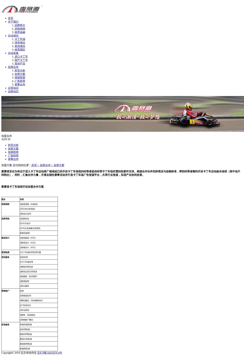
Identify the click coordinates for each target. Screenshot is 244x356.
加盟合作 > (46, 165)
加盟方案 (20, 74)
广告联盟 (20, 81)
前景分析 (20, 70)
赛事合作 (20, 84)
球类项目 (20, 42)
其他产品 (20, 63)
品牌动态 (13, 91)
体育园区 (20, 49)
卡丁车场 (20, 39)
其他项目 (20, 46)
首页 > (35, 165)
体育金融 (20, 32)
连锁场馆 (20, 28)
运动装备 (13, 53)
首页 (10, 18)
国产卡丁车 (21, 60)
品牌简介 (20, 25)
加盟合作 (13, 67)
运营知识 (13, 88)
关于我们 (13, 21)
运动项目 (13, 35)
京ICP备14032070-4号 (49, 352)
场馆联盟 (20, 77)
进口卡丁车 (21, 56)
